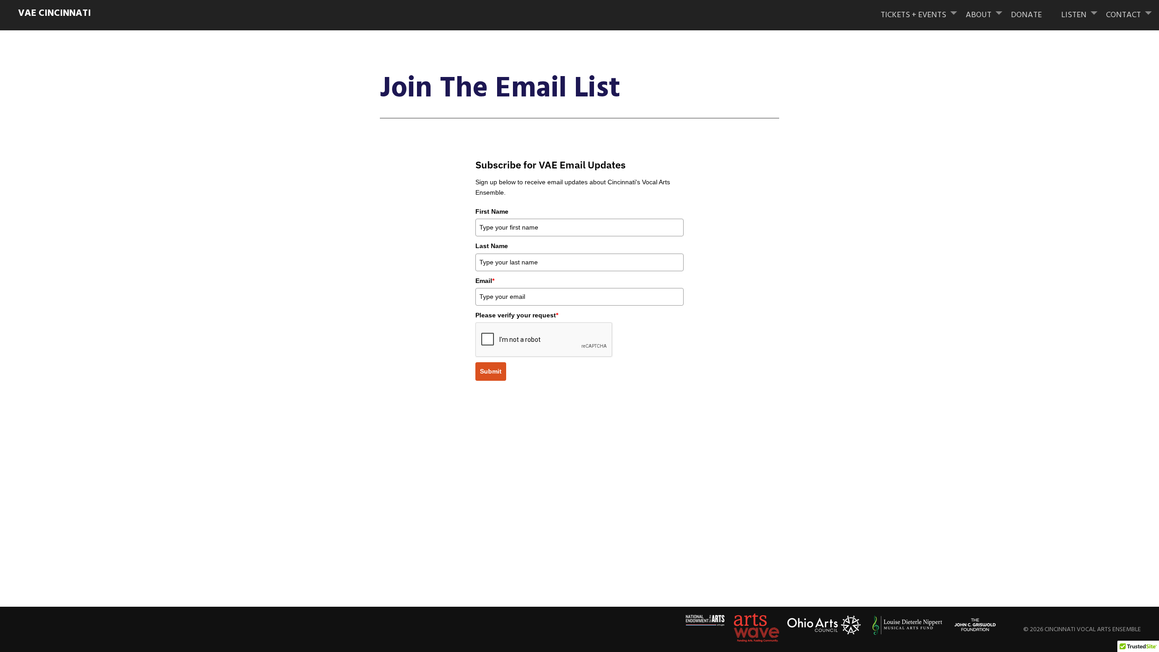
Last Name (491, 245)
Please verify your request (516, 315)
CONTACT (1123, 15)
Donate (1026, 15)
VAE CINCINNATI (54, 13)
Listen (1074, 15)
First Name (491, 211)
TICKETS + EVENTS (913, 15)
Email (484, 280)
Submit (491, 371)
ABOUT (978, 15)
